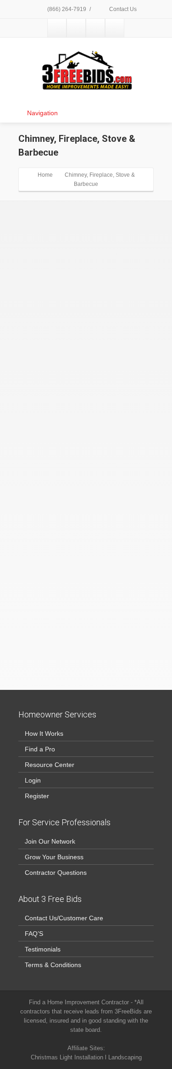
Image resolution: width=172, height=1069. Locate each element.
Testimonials (43, 949)
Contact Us (122, 9)
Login (33, 780)
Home (45, 175)
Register (37, 796)
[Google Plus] (95, 28)
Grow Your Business (54, 857)
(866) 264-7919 (66, 9)
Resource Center (49, 764)
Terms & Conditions (53, 964)
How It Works (44, 733)
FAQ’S (34, 933)
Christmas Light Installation (67, 1057)
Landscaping (125, 1057)
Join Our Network (50, 841)
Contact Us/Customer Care (64, 918)
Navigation (42, 113)
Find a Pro (40, 749)
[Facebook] (57, 28)
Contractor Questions (56, 872)
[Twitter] (76, 28)
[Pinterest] (114, 28)
